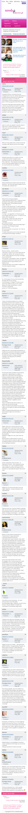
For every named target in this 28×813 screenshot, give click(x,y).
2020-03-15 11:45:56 (7, 293)
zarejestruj (16, 74)
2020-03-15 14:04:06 (7, 363)
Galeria (11, 1)
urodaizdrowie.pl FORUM (9, 64)
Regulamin (7, 23)
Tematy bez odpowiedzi (19, 34)
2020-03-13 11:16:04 (7, 191)
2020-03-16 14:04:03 (7, 475)
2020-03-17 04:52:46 (7, 519)
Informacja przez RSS (9, 79)
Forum (3, 1)
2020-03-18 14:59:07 (7, 734)
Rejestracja (7, 26)
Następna (6, 72)
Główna (14, 21)
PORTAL (6, 21)
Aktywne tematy (7, 34)
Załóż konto (17, 1)
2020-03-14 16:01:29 (7, 271)
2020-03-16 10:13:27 (7, 418)
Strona (5, 583)
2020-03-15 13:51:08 (7, 342)
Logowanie (17, 26)
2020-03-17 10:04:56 (7, 587)
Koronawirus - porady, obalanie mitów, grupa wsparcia (12, 66)
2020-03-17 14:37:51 (7, 636)
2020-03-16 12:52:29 (7, 448)
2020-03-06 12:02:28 (7, 86)
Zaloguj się (23, 1)
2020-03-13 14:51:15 (7, 239)
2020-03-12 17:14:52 (7, 170)
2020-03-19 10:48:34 (7, 779)
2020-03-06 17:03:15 (7, 135)
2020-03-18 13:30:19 (7, 709)
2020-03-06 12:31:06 (7, 117)
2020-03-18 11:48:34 (7, 657)
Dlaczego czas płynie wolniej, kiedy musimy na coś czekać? (20, 41)
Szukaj (16, 23)
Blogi (7, 1)
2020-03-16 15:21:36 (7, 496)
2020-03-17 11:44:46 (7, 611)
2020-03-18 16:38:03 (7, 752)
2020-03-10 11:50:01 (7, 149)
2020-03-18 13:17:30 (7, 681)
